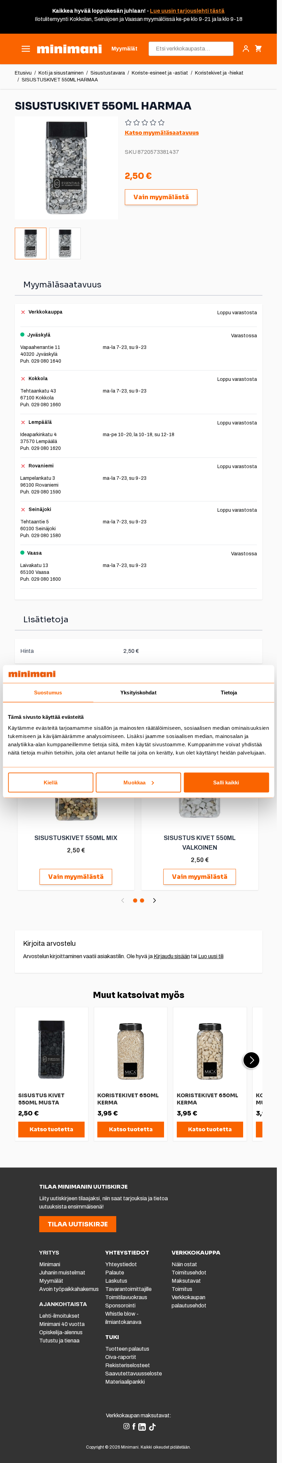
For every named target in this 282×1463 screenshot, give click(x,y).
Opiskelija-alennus (61, 1332)
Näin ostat (184, 1264)
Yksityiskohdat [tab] (138, 692)
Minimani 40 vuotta (62, 1324)
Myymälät (51, 1281)
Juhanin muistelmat (62, 1272)
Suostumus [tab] (48, 692)
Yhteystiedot (121, 1264)
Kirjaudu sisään (172, 956)
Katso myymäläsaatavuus (162, 132)
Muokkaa (134, 782)
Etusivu (23, 73)
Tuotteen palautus (127, 1349)
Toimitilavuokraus (126, 1297)
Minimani (49, 1264)
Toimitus (182, 1289)
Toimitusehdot (189, 1272)
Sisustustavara (107, 73)
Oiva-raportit (120, 1357)
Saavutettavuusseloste (133, 1373)
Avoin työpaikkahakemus (69, 1289)
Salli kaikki (226, 782)
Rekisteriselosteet (127, 1365)
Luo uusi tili (211, 956)
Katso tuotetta (51, 1129)
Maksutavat (186, 1281)
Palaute (114, 1272)
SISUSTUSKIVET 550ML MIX (75, 838)
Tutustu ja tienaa (59, 1340)
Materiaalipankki (125, 1382)
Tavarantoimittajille (128, 1289)
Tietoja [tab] (229, 692)
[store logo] (69, 49)
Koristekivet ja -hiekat (219, 73)
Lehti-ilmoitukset (59, 1316)
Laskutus (116, 1281)
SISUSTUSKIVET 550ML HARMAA (60, 79)
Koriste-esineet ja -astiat (160, 73)
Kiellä (50, 782)
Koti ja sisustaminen (61, 73)
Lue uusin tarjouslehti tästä (187, 11)
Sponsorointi (120, 1305)
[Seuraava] (154, 900)
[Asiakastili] (246, 49)
